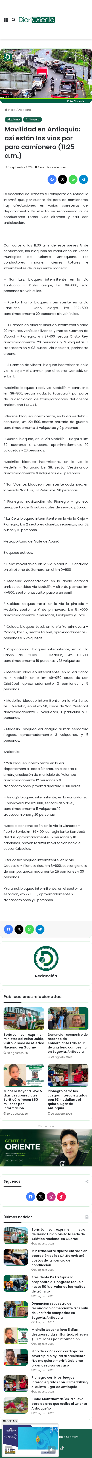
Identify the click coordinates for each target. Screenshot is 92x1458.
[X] (62, 179)
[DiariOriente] (37, 20)
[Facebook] (52, 179)
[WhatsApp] (73, 179)
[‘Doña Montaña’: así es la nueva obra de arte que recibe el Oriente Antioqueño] (16, 1405)
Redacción (46, 976)
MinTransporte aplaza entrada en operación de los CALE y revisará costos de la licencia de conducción (59, 1258)
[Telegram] (83, 179)
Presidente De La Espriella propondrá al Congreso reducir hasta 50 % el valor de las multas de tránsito (58, 1284)
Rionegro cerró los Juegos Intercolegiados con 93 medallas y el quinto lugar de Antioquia (67, 1099)
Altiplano (24, 110)
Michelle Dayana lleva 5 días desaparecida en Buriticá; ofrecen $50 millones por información (23, 1099)
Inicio (11, 110)
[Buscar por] (13, 21)
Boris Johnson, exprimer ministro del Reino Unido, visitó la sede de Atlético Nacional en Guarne (24, 1041)
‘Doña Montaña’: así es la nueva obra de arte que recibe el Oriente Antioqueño (59, 1404)
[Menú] (5, 21)
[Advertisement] (72, 16)
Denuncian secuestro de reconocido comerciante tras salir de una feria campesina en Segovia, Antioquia (68, 1043)
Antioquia (33, 119)
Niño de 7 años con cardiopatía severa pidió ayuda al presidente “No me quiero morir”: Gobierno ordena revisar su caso (58, 1358)
